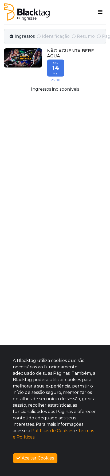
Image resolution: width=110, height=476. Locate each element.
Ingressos (25, 36)
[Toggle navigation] (100, 12)
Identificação (56, 36)
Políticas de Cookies (52, 430)
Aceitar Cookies (37, 458)
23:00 (55, 71)
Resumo (86, 36)
